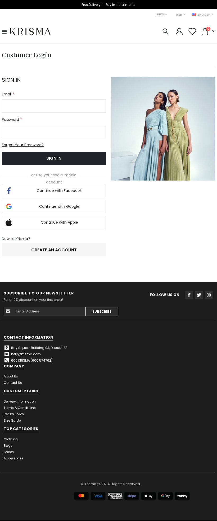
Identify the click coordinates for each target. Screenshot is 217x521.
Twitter (199, 295)
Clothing (11, 439)
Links (160, 14)
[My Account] (179, 31)
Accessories (13, 458)
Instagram (209, 295)
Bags (8, 445)
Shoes (9, 452)
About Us (11, 376)
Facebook (189, 295)
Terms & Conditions (20, 407)
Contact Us (13, 382)
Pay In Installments (120, 4)
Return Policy (14, 414)
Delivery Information (20, 401)
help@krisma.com (26, 354)
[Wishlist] (192, 31)
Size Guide (12, 420)
